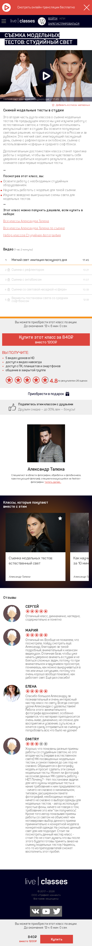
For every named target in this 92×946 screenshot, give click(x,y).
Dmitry (32, 739)
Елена (31, 686)
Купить (56, 939)
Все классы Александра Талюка (26, 221)
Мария (31, 630)
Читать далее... (53, 481)
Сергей (32, 607)
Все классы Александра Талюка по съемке (34, 228)
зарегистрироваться (63, 23)
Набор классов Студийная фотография (32, 235)
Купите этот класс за (44, 339)
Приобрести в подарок (46, 394)
